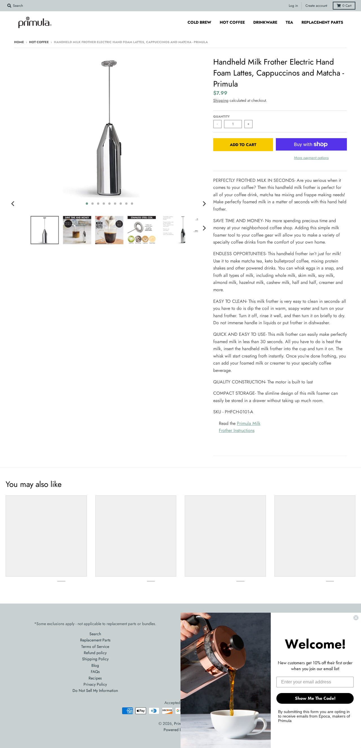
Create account (316, 5)
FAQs (95, 671)
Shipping (220, 100)
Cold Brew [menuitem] (199, 22)
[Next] (204, 203)
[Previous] (13, 203)
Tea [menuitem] (289, 22)
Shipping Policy (95, 659)
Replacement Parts (95, 640)
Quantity (221, 116)
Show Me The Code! (315, 698)
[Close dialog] (356, 618)
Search (95, 634)
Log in (293, 5)
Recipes (95, 678)
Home (19, 42)
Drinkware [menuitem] (265, 22)
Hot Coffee (39, 42)
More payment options (311, 157)
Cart (346, 5)
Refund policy (95, 653)
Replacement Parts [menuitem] (322, 22)
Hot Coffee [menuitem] (232, 22)
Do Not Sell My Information (95, 690)
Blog (95, 665)
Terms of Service (95, 646)
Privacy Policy (95, 684)
